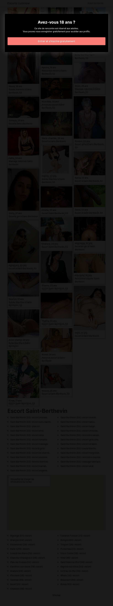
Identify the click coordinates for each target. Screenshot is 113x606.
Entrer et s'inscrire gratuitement (56, 41)
